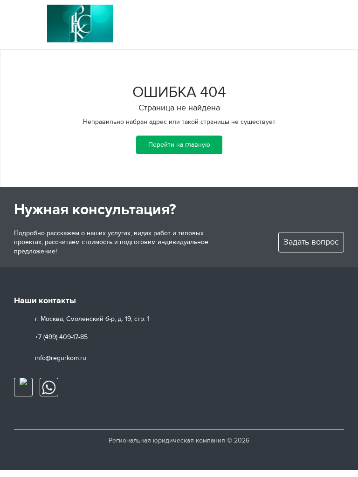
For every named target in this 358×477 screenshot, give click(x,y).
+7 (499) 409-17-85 (61, 337)
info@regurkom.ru (60, 358)
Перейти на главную (179, 145)
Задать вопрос (311, 242)
